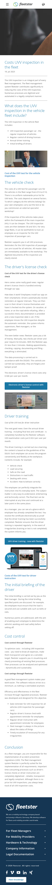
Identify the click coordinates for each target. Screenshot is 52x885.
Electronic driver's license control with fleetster (26, 385)
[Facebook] (7, 872)
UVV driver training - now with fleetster (26, 541)
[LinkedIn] (25, 872)
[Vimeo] (12, 872)
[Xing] (31, 872)
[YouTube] (18, 872)
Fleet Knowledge (16, 879)
